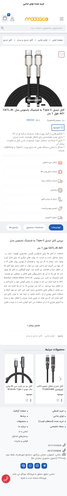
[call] (23, 466)
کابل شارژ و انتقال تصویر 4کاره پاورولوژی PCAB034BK (50, 388)
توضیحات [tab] (56, 227)
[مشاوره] (6, 479)
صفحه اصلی (57, 40)
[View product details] (61, 401)
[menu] (62, 19)
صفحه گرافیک (19, 411)
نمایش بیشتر (34, 325)
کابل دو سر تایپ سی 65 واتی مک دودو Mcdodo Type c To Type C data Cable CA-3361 (19, 388)
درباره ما (22, 426)
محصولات (21, 421)
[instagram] (37, 466)
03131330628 (54, 445)
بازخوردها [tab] (13, 227)
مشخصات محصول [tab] (34, 227)
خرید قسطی (58, 411)
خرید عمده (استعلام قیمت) (51, 421)
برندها (23, 416)
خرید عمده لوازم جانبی (33, 4)
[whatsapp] (30, 466)
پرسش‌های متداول (20, 436)
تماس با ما (23, 431)
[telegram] (44, 466)
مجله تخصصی (57, 426)
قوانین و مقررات (21, 441)
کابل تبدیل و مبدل (25, 40)
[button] (60, 379)
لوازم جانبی (42, 40)
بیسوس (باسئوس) (54, 120)
